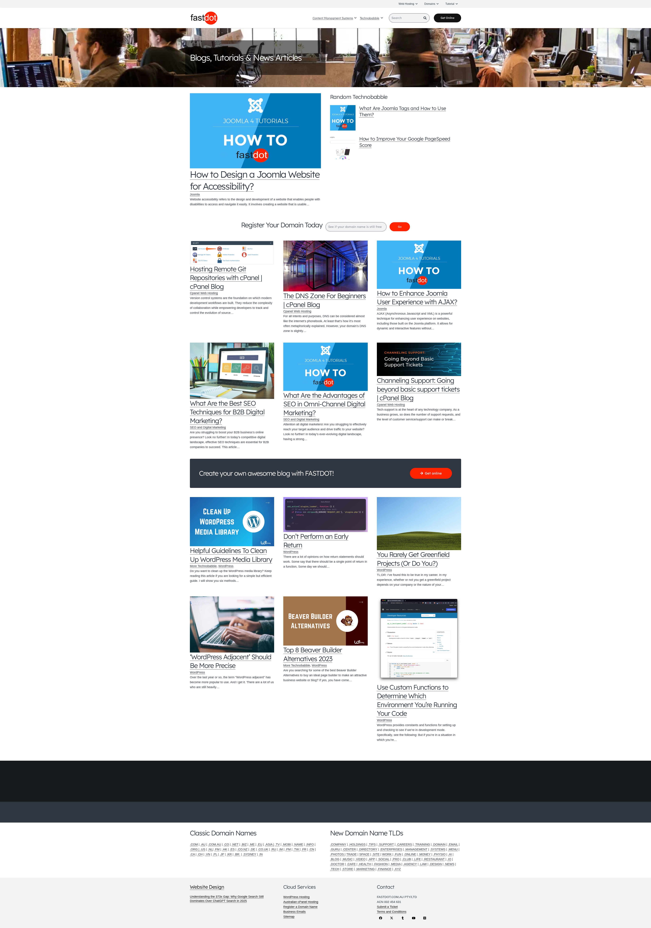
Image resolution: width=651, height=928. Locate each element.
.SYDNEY (249, 854)
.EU (259, 844)
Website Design (207, 887)
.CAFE (351, 864)
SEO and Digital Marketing (208, 427)
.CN (311, 849)
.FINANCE (384, 869)
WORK (387, 854)
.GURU (335, 849)
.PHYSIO (439, 854)
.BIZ (244, 844)
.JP (222, 854)
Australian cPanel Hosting (300, 902)
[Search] (425, 18)
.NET (235, 844)
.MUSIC (347, 859)
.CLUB (406, 859)
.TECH (334, 869)
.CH (200, 854)
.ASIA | (269, 844)
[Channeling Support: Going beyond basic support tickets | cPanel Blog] (419, 359)
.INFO (310, 844)
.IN (261, 854)
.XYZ (397, 869)
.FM (217, 849)
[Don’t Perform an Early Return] (325, 514)
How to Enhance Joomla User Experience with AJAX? (417, 297)
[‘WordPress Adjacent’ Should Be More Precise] (232, 624)
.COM (194, 844)
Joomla (195, 194)
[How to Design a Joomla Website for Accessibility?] (255, 130)
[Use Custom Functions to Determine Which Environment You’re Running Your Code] (419, 639)
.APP (371, 859)
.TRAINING (422, 844)
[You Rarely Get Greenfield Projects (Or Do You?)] (419, 523)
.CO (226, 844)
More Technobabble (203, 566)
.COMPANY (338, 844)
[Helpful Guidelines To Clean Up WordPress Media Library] (232, 521)
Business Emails (294, 911)
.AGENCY (410, 864)
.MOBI (286, 844)
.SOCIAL (383, 859)
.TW (296, 849)
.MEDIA (395, 864)
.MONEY (425, 854)
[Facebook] (380, 918)
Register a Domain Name (300, 907)
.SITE (376, 854)
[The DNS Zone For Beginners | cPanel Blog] (325, 266)
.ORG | (195, 849)
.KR (229, 854)
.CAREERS (404, 844)
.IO (449, 859)
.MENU (453, 849)
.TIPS (372, 844)
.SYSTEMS (437, 849)
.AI (450, 854)
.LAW (423, 864)
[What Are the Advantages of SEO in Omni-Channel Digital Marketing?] (325, 367)
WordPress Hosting (296, 897)
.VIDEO (360, 859)
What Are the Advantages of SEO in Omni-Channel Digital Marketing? (324, 404)
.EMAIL (453, 844)
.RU (273, 849)
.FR (303, 849)
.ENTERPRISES (391, 849)
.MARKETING (365, 869)
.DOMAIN (439, 844)
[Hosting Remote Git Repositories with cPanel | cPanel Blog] (232, 253)
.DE (252, 849)
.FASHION (380, 864)
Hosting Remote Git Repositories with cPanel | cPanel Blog (226, 278)
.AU (202, 844)
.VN (207, 854)
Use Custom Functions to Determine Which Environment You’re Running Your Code (417, 700)
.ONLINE (410, 854)
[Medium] (425, 918)
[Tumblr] (403, 918)
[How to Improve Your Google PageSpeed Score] (343, 148)
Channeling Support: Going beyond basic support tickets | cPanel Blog (418, 389)
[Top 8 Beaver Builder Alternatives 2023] (325, 621)
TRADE (351, 854)
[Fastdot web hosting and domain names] (204, 18)
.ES (232, 849)
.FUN (397, 854)
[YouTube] (414, 918)
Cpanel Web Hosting (204, 293)
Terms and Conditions (391, 911)
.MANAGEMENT (416, 849)
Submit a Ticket (387, 907)
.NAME (298, 844)
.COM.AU (214, 844)
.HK (224, 849)
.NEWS (449, 864)
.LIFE (417, 859)
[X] (392, 918)
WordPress (225, 566)
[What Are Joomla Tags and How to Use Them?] (343, 118)
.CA (192, 854)
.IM (281, 849)
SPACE (364, 854)
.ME (252, 844)
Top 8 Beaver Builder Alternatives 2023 (312, 654)
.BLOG (334, 859)
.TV (277, 844)
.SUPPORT (386, 844)
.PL (215, 854)
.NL (210, 849)
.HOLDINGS (357, 844)
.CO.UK (263, 849)
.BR (237, 854)
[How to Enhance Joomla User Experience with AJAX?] (419, 265)
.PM (288, 849)
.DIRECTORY (367, 849)
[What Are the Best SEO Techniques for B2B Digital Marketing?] (232, 371)
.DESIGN (435, 864)
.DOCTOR (337, 864)
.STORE (347, 869)
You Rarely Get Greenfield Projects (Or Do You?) (413, 558)
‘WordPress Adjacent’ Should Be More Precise (230, 661)
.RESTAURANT (434, 859)
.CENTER (349, 849)
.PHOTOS (337, 854)
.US (202, 849)
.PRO (395, 859)
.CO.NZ (242, 849)
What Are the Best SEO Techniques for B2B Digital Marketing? (227, 412)
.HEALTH (364, 864)
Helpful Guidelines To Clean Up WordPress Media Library (231, 554)
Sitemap (288, 916)
